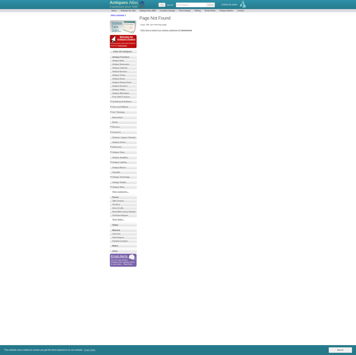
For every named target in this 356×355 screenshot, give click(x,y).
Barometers (117, 117)
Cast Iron (116, 234)
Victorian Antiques (120, 215)
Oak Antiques (118, 237)
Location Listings (167, 11)
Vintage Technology (121, 177)
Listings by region (229, 4)
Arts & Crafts (117, 208)
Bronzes (116, 127)
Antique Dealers (226, 11)
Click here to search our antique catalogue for (166, 30)
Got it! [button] (340, 350)
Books (115, 122)
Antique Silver (118, 187)
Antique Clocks (118, 142)
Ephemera (117, 147)
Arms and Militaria (120, 107)
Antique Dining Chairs (121, 82)
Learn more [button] (89, 350)
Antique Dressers (120, 86)
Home (114, 11)
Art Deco (116, 204)
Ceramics (116, 132)
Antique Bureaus (119, 71)
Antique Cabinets (119, 68)
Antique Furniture (120, 57)
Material (116, 230)
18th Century (118, 201)
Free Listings (184, 11)
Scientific (116, 172)
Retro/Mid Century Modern (124, 211)
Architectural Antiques (121, 101)
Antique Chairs (118, 75)
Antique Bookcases (120, 64)
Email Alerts (210, 11)
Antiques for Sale (128, 11)
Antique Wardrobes (120, 93)
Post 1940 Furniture (121, 97)
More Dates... (118, 219)
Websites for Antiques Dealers (126, 38)
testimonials (122, 46)
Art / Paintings (118, 112)
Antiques (124, 2)
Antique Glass (118, 152)
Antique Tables (118, 89)
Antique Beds (118, 60)
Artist (115, 251)
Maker (115, 246)
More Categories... (121, 192)
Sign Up (170, 5)
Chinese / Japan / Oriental (123, 137)
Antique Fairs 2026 (148, 11)
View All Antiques (122, 51)
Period (115, 197)
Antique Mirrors (119, 167)
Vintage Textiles (119, 182)
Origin (115, 225)
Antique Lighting (119, 162)
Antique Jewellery (120, 157)
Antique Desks (118, 79)
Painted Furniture (120, 241)
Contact (240, 11)
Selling (198, 11)
